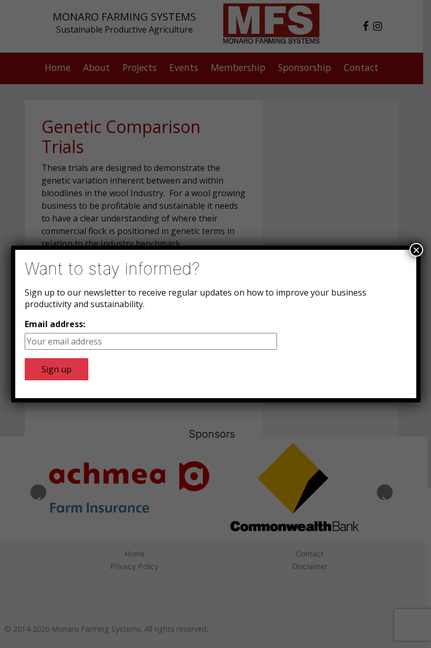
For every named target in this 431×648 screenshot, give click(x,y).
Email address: (55, 324)
